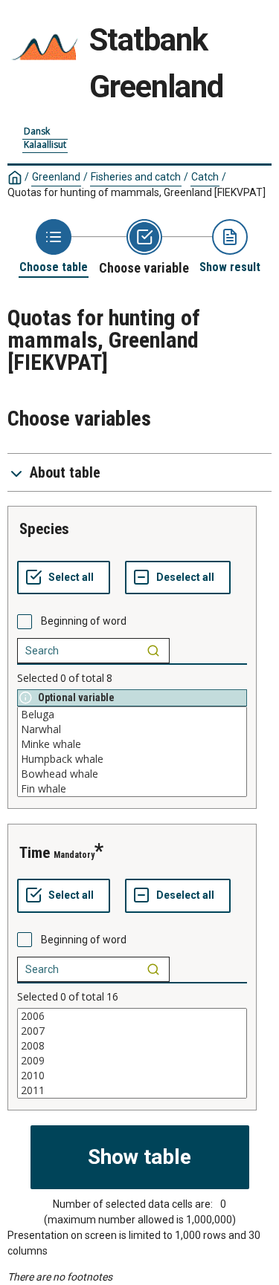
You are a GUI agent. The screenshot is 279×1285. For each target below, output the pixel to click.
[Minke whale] (132, 744)
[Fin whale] (132, 788)
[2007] (132, 1031)
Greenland (56, 177)
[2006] (132, 1016)
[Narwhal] (132, 729)
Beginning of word (83, 621)
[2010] (132, 1075)
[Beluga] (132, 714)
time (34, 853)
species (44, 529)
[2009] (132, 1060)
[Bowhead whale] (132, 774)
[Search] (153, 650)
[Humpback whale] (132, 759)
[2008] (132, 1045)
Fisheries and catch (136, 177)
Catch (205, 177)
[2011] (132, 1090)
